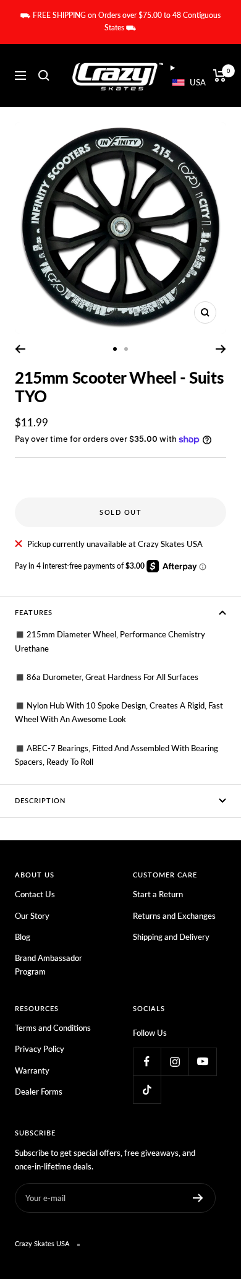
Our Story (32, 916)
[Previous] (20, 349)
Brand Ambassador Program (48, 964)
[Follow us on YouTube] (202, 1061)
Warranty (32, 1070)
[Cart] (219, 75)
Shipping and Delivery (171, 937)
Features (34, 612)
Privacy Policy (39, 1049)
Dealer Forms (38, 1091)
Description (40, 800)
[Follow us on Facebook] (147, 1061)
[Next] (221, 349)
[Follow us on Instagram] (174, 1061)
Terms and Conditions (53, 1028)
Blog (22, 937)
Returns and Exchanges (174, 916)
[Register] (198, 1198)
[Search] (43, 75)
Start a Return (158, 894)
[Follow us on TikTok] (147, 1089)
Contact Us (35, 894)
